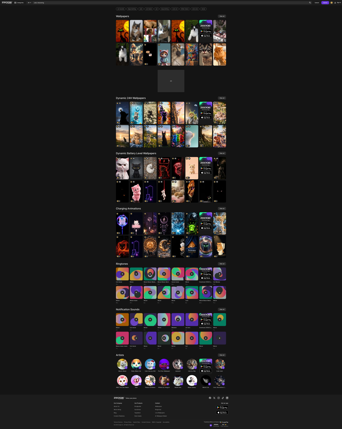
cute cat (174, 9)
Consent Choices (146, 422)
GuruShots (137, 409)
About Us (116, 406)
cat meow (149, 9)
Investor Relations (119, 416)
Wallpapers (158, 406)
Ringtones (158, 409)
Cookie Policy (136, 422)
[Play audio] (122, 274)
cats (141, 9)
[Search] (310, 2)
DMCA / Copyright (156, 422)
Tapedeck (137, 412)
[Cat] (136, 31)
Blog (115, 412)
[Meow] (122, 31)
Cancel (317, 2)
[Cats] (150, 31)
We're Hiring (117, 409)
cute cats (195, 9)
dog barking (165, 9)
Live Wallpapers (160, 412)
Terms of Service (118, 422)
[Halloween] (164, 113)
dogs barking (132, 9)
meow (203, 9)
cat (157, 9)
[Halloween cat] (136, 168)
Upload (325, 2)
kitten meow (184, 9)
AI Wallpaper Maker (161, 416)
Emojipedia (137, 406)
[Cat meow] (178, 54)
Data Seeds (138, 416)
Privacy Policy (128, 422)
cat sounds (120, 9)
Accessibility (166, 422)
